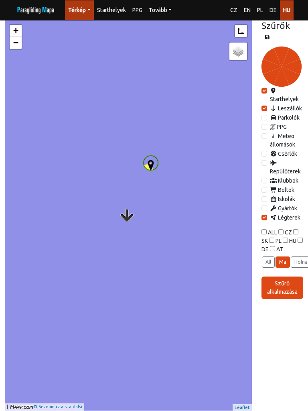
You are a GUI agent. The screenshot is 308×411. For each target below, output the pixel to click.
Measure (241, 31)
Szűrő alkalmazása (282, 287)
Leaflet (242, 407)
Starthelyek (111, 10)
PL (260, 10)
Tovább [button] (158, 10)
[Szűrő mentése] (267, 37)
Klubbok (287, 180)
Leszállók (289, 108)
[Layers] (238, 51)
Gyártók (287, 208)
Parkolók (288, 117)
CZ (233, 10)
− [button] (15, 43)
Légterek (288, 217)
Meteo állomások (282, 140)
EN (247, 10)
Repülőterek (285, 171)
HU (286, 10)
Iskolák (286, 199)
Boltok (285, 190)
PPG (137, 10)
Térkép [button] (77, 10)
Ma (282, 262)
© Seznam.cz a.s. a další (57, 406)
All (268, 262)
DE (273, 10)
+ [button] (15, 31)
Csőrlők (287, 154)
